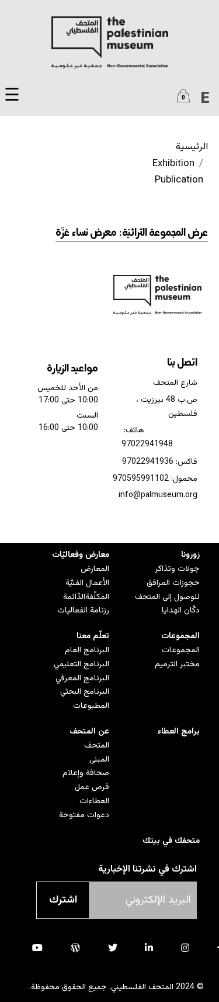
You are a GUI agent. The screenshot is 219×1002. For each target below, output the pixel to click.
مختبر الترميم (177, 664)
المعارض (95, 569)
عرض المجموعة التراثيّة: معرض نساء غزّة (131, 233)
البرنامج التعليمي (81, 664)
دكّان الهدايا (181, 610)
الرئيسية (192, 146)
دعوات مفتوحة (84, 815)
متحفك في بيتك (171, 841)
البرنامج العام (87, 650)
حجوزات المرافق (173, 583)
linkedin (149, 947)
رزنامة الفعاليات (83, 610)
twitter (112, 947)
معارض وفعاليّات (80, 555)
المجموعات (180, 636)
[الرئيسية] (109, 42)
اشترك (63, 900)
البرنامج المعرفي (82, 678)
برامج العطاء (179, 731)
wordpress (75, 947)
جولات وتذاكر (177, 569)
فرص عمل (92, 787)
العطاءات (94, 801)
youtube (37, 947)
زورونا (190, 555)
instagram (185, 947)
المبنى (99, 759)
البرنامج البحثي (84, 692)
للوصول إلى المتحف (167, 597)
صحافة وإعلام (85, 773)
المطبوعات (91, 706)
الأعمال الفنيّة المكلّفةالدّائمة (86, 590)
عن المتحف (89, 731)
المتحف (96, 745)
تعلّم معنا (93, 636)
